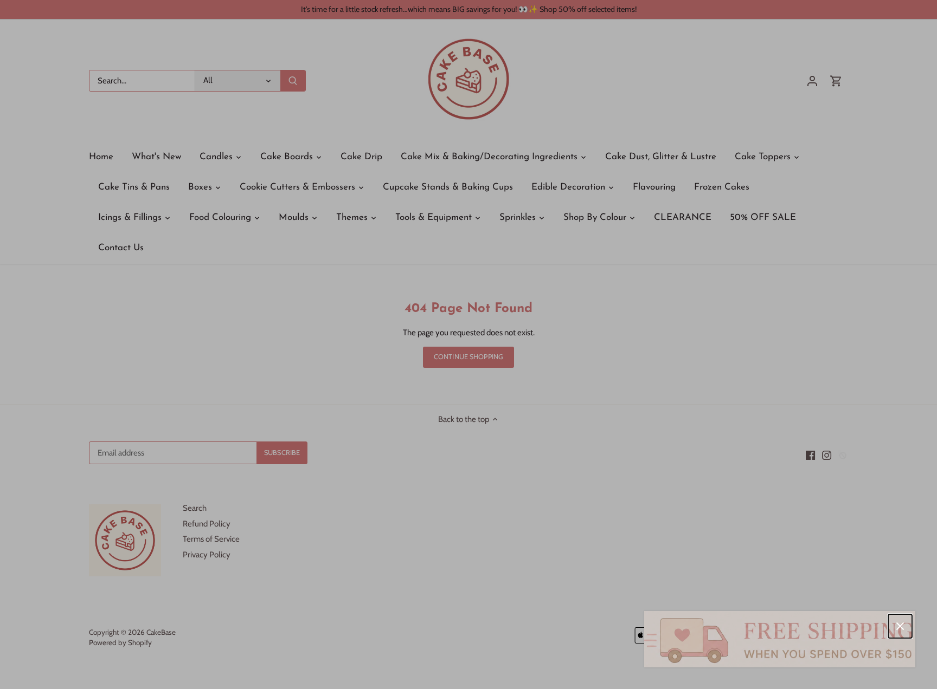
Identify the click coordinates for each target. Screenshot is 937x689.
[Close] (900, 626)
